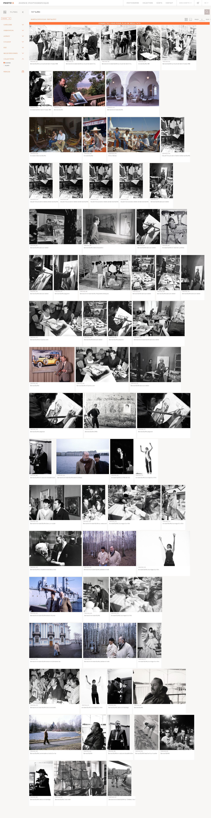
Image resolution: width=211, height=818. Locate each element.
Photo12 (4, 18)
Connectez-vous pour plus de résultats (119, 23)
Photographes (133, 3)
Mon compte (184, 3)
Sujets (159, 3)
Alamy (7, 65)
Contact (169, 3)
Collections (148, 3)
